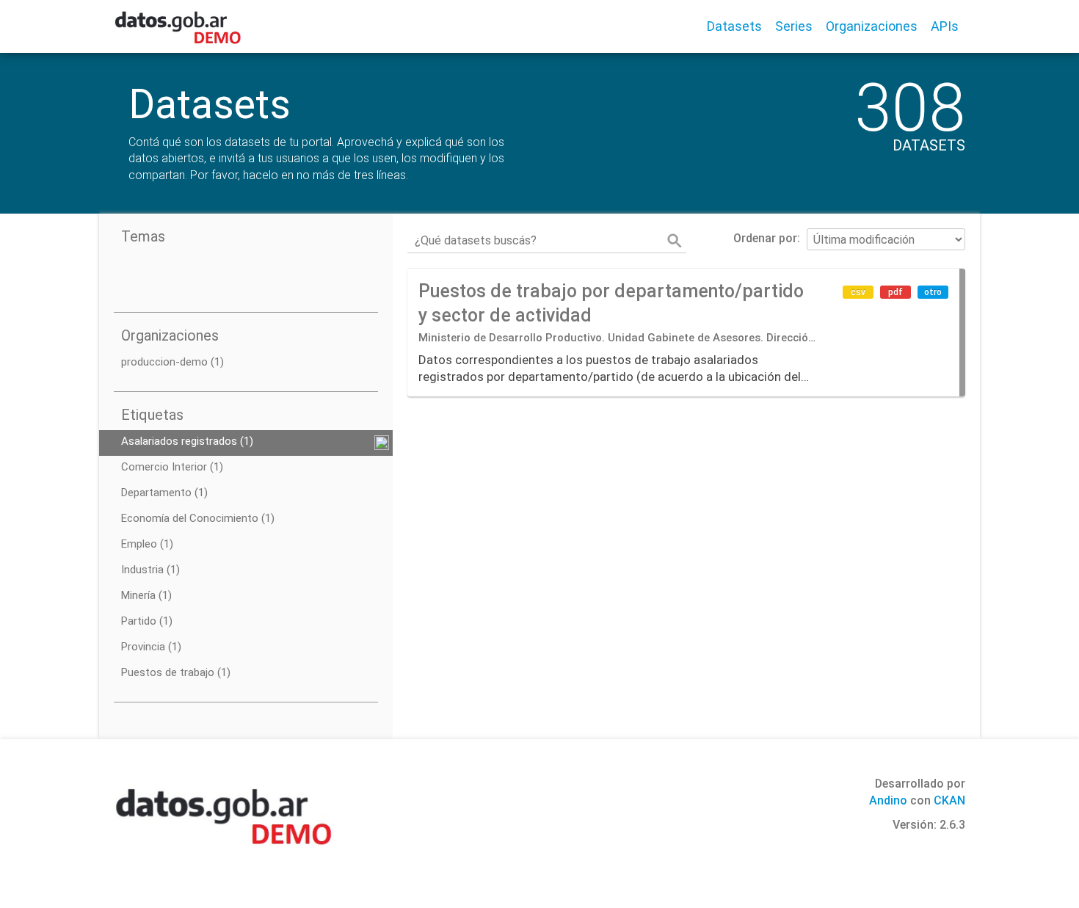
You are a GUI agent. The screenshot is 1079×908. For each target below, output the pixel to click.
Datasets (734, 26)
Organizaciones (872, 26)
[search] (674, 240)
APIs (945, 26)
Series (794, 26)
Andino (888, 800)
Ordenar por (765, 238)
